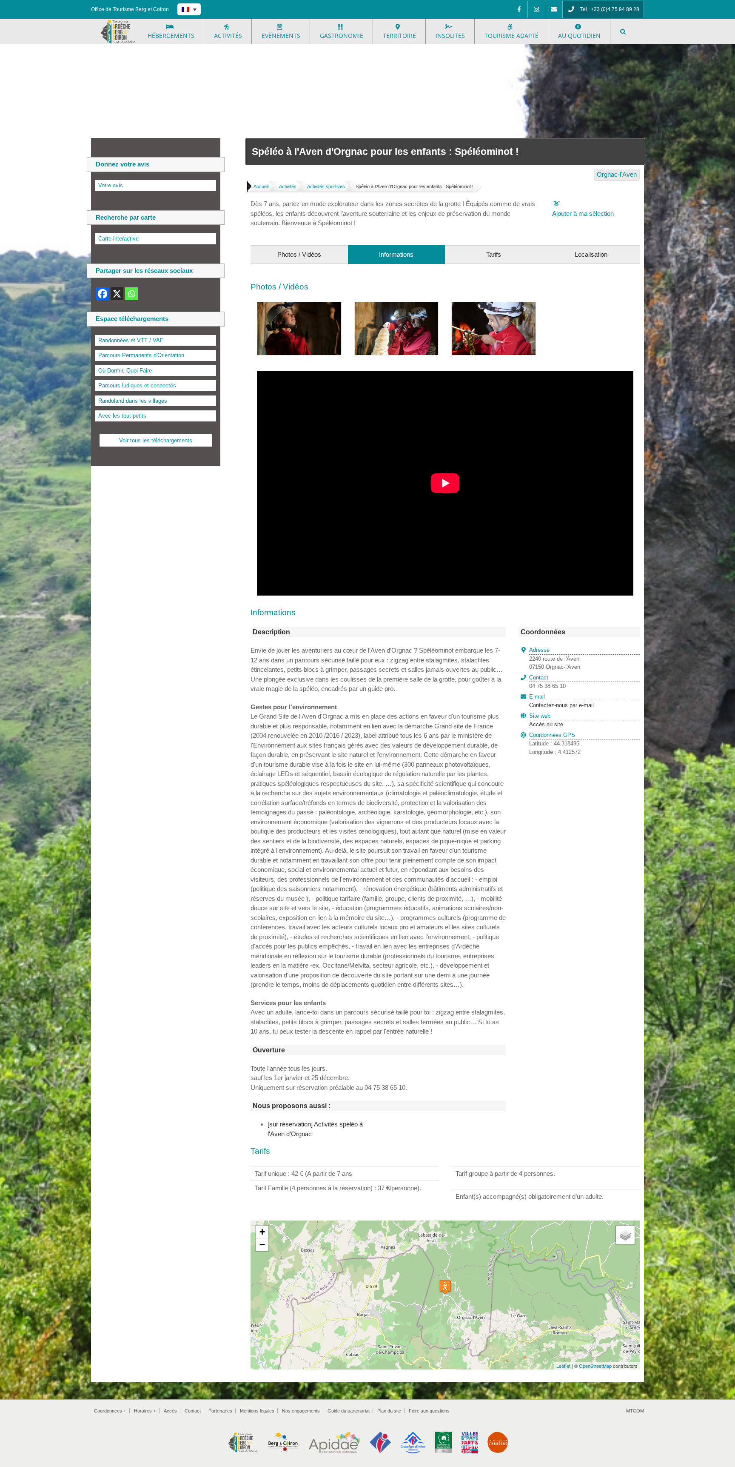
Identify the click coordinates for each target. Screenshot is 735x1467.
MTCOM (635, 1410)
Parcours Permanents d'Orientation (141, 355)
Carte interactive (118, 238)
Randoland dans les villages (132, 401)
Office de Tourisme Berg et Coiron (130, 9)
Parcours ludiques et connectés (137, 385)
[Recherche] (622, 31)
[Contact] (553, 9)
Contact (193, 1410)
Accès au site (546, 724)
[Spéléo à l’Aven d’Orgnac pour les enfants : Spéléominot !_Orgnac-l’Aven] (494, 306)
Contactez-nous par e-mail (561, 701)
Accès (170, 1410)
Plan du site (389, 1410)
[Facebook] (518, 9)
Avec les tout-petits (122, 416)
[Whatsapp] (131, 293)
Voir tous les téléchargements (155, 440)
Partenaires (220, 1410)
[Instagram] (536, 9)
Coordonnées (110, 1410)
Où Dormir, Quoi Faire (125, 370)
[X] (117, 293)
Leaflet (563, 1365)
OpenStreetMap (595, 1365)
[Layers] (625, 1235)
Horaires (145, 1410)
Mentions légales (257, 1410)
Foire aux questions (429, 1410)
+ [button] (262, 1231)
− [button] (262, 1244)
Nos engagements (301, 1410)
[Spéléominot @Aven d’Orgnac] (299, 306)
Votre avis (110, 185)
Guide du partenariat (349, 1410)
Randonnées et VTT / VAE (131, 340)
